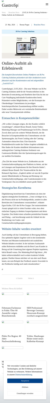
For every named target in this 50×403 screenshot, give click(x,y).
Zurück (19, 278)
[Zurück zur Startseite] (10, 4)
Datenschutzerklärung (23, 375)
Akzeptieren (25, 381)
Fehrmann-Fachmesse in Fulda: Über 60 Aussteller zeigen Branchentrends (11, 312)
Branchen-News (39, 25)
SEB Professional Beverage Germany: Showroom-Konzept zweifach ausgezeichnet (37, 312)
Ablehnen (25, 387)
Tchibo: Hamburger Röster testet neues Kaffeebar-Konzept (35, 339)
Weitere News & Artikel (12, 288)
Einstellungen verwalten (25, 393)
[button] (47, 4)
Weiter (30, 278)
